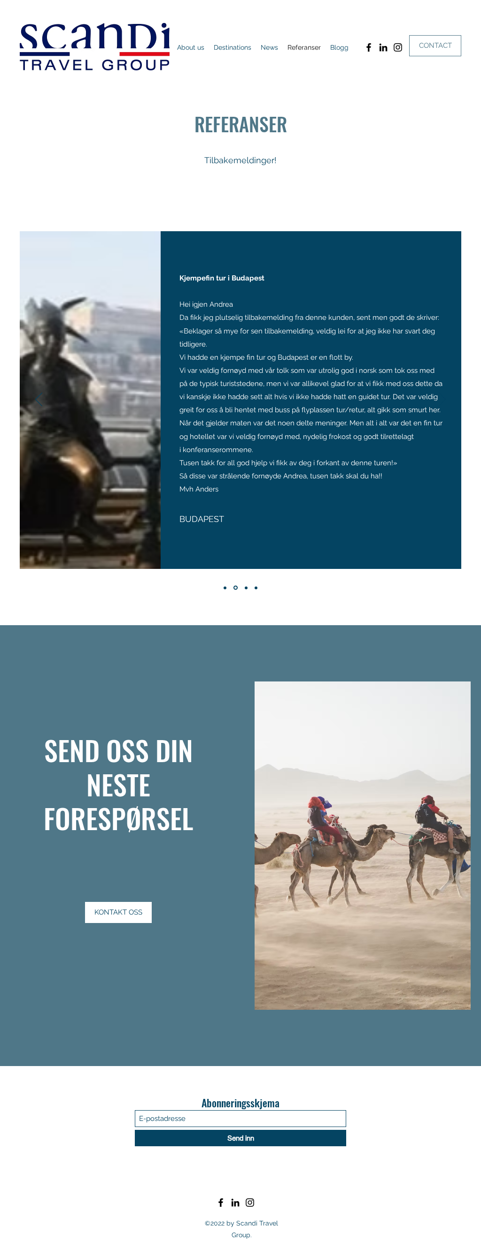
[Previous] (38, 400)
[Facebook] (368, 47)
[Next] (442, 400)
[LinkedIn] (383, 47)
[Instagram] (397, 47)
